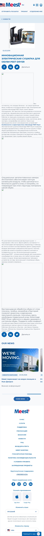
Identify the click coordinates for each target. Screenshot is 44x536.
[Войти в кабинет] (41, 6)
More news (20, 399)
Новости (6, 19)
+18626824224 (22, 474)
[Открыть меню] (37, 6)
